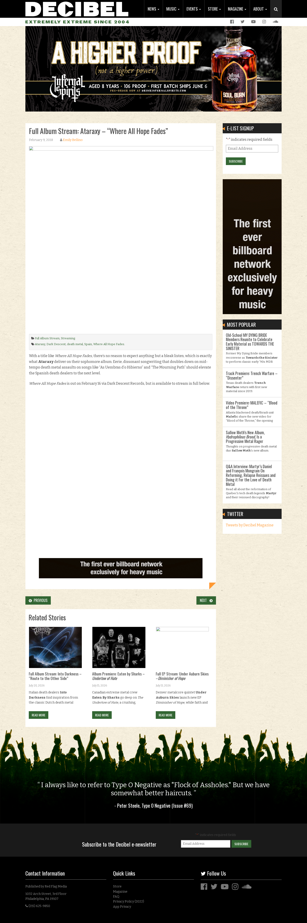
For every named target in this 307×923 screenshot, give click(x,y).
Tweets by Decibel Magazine (250, 525)
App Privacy (122, 907)
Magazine (236, 9)
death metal (75, 344)
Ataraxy (40, 344)
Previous (39, 600)
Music (171, 9)
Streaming (68, 338)
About (259, 9)
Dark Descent (56, 344)
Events (193, 9)
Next (204, 600)
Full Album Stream (47, 338)
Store (213, 9)
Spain (88, 344)
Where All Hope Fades (108, 344)
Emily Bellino (73, 140)
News (152, 9)
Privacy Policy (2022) (128, 901)
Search (278, 14)
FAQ (116, 896)
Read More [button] (38, 715)
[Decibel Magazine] (76, 8)
